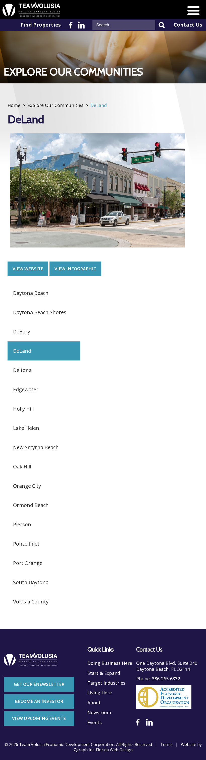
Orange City (27, 485)
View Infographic (75, 269)
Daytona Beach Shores (39, 312)
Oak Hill (22, 466)
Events (94, 722)
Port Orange (27, 563)
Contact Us (188, 25)
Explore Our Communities (55, 105)
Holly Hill (23, 408)
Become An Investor (39, 701)
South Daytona (30, 582)
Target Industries (106, 683)
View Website (28, 269)
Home (14, 105)
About (94, 703)
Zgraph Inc (84, 749)
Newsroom (99, 712)
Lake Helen (26, 428)
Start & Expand (103, 673)
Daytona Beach (30, 293)
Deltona (22, 370)
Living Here (99, 693)
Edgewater (25, 389)
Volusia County (30, 601)
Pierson (22, 524)
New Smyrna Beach (36, 447)
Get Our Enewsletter (39, 684)
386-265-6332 (166, 679)
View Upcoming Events (39, 718)
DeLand (22, 350)
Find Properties (41, 25)
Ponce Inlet (26, 543)
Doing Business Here (109, 663)
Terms (166, 744)
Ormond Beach (31, 505)
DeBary (21, 331)
